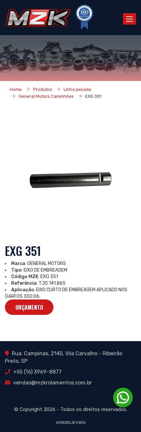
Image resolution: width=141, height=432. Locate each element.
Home (16, 89)
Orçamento (29, 307)
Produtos (42, 89)
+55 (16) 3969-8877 (37, 372)
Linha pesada (77, 89)
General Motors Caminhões (46, 96)
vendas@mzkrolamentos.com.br (52, 383)
